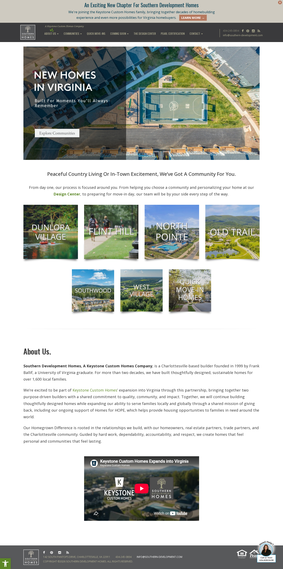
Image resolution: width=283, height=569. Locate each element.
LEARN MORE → (193, 18)
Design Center (66, 194)
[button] (5, 563)
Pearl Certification (173, 33)
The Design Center (145, 33)
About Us (50, 33)
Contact (195, 33)
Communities (72, 33)
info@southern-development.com (243, 35)
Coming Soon (118, 33)
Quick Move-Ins (96, 33)
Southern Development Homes (28, 32)
